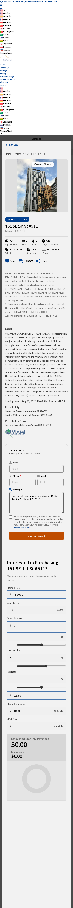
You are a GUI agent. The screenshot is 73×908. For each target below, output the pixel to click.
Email (44, 476)
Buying (3, 73)
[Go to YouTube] (1, 7)
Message (17, 489)
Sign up (3, 53)
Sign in (10, 53)
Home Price (13, 587)
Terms (17, 527)
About (3, 82)
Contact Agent (36, 535)
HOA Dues (13, 719)
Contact (3, 85)
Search (3, 67)
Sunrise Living (6, 76)
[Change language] (2, 10)
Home (8, 153)
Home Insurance (16, 703)
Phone (17, 476)
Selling (3, 70)
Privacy (24, 527)
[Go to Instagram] (1, 4)
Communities (6, 79)
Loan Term (13, 602)
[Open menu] (1, 133)
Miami (18, 153)
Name (16, 462)
